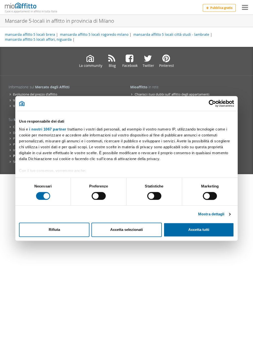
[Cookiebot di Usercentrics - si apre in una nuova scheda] (212, 103)
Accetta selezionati (126, 230)
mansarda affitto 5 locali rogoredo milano (94, 34)
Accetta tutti (198, 230)
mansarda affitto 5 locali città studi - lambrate (171, 34)
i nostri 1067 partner (47, 129)
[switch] (99, 196)
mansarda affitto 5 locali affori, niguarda (38, 39)
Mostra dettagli (211, 214)
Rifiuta (54, 230)
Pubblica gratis (221, 8)
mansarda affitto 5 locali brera (30, 34)
